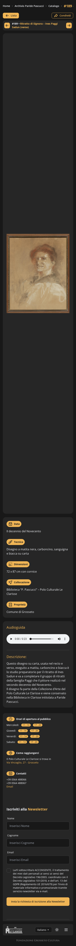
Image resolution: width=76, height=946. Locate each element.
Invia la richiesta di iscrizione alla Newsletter (38, 901)
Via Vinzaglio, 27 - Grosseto (22, 762)
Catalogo (53, 6)
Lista (14, 15)
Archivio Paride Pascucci (29, 6)
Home (6, 6)
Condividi (65, 15)
